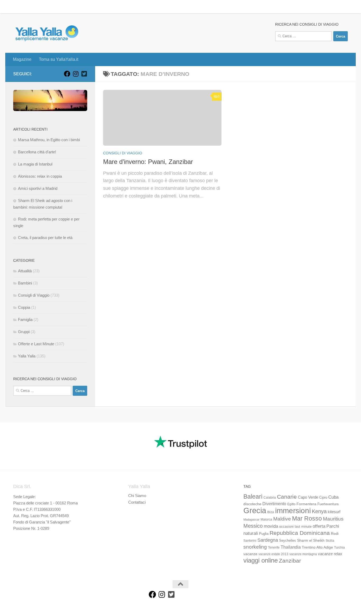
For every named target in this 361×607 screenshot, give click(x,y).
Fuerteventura (328, 504)
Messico (253, 526)
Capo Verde (308, 497)
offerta (319, 526)
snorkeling (255, 547)
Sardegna (267, 540)
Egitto (291, 504)
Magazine (18, 6)
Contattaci (137, 502)
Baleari (252, 496)
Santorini (249, 540)
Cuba (333, 497)
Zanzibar (290, 561)
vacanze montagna (303, 554)
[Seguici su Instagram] (75, 74)
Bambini (25, 283)
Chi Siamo (137, 495)
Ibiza (270, 512)
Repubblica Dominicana (300, 533)
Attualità (25, 271)
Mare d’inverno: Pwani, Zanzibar (148, 161)
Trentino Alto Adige (317, 547)
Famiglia (25, 319)
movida (271, 526)
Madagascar (251, 519)
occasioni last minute (295, 526)
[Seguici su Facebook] (67, 74)
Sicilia (330, 540)
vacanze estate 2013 (273, 554)
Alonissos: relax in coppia (40, 176)
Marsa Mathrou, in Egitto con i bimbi (49, 139)
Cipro (323, 497)
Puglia (264, 534)
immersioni (293, 511)
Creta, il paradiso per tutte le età (45, 237)
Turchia (339, 547)
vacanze (250, 554)
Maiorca (266, 519)
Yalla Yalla (26, 356)
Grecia (254, 510)
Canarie (287, 497)
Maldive (282, 519)
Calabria (269, 497)
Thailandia (291, 547)
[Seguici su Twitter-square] (84, 74)
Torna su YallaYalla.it (54, 6)
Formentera (306, 504)
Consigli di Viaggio (122, 153)
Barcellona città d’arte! (37, 152)
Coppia (24, 307)
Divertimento (274, 504)
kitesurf (334, 511)
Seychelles (287, 540)
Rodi (335, 533)
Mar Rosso (307, 518)
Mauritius (333, 519)
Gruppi (24, 331)
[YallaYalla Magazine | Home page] (46, 33)
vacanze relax (330, 554)
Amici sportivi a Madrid (37, 188)
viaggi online (260, 560)
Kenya (319, 511)
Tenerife (274, 547)
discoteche (252, 504)
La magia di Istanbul (35, 164)
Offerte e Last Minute (36, 344)
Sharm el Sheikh (311, 540)
